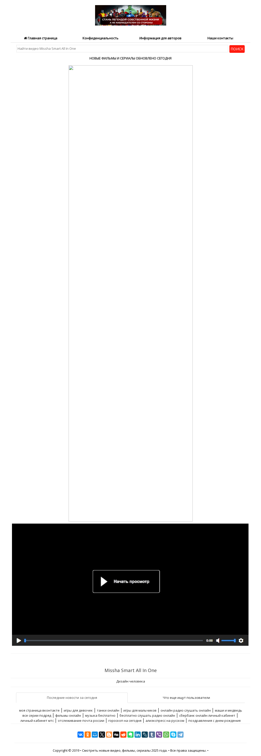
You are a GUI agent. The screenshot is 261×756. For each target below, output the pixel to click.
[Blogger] (109, 735)
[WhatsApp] (166, 735)
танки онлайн (108, 710)
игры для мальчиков (139, 710)
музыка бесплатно (100, 715)
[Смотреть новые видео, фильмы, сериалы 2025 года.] (130, 12)
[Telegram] (180, 735)
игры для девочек (78, 710)
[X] (102, 735)
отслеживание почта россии (81, 720)
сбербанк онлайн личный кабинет (207, 715)
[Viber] (159, 735)
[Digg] (116, 735)
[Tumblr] (152, 735)
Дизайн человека (130, 681)
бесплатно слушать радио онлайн (147, 715)
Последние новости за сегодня (72, 697)
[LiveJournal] (145, 735)
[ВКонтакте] (80, 735)
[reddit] (123, 735)
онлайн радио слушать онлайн (186, 710)
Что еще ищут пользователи (186, 697)
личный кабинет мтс (37, 720)
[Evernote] (130, 735)
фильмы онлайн (68, 715)
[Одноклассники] (88, 735)
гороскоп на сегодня (124, 720)
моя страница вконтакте (39, 710)
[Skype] (173, 735)
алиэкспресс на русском (165, 720)
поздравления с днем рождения (214, 720)
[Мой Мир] (95, 735)
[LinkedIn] (138, 735)
